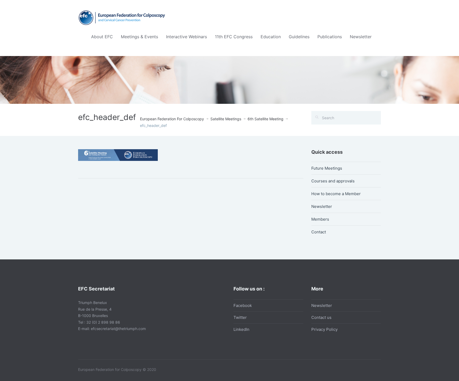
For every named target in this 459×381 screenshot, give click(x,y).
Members (320, 219)
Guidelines (299, 36)
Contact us (321, 317)
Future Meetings (326, 168)
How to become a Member (336, 193)
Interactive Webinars (186, 36)
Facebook (242, 305)
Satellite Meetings (225, 119)
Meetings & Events (139, 36)
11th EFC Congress (234, 36)
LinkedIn (241, 329)
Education (271, 36)
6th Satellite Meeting (265, 119)
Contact (318, 231)
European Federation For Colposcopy (172, 119)
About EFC (102, 36)
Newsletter (361, 36)
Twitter (240, 317)
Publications (329, 36)
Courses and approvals (333, 180)
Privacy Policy (324, 329)
